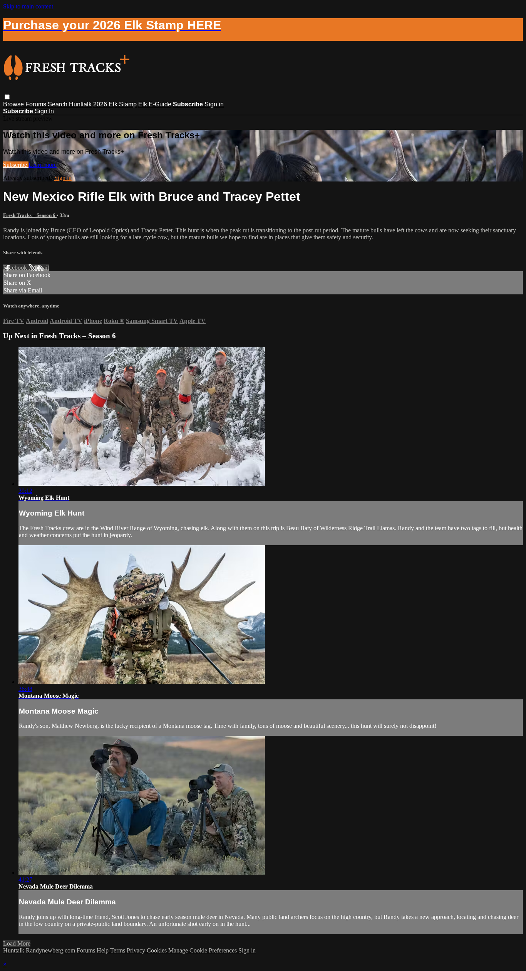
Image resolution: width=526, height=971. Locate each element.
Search (58, 104)
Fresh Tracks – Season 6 (30, 215)
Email (42, 267)
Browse (14, 104)
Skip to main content (28, 6)
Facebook (15, 267)
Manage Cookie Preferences (203, 950)
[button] (7, 96)
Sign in (214, 104)
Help (103, 950)
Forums (36, 104)
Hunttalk (80, 104)
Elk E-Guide (154, 104)
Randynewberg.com (50, 950)
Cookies (157, 950)
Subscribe (15, 164)
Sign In (44, 111)
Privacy (137, 950)
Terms (118, 950)
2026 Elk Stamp (115, 104)
